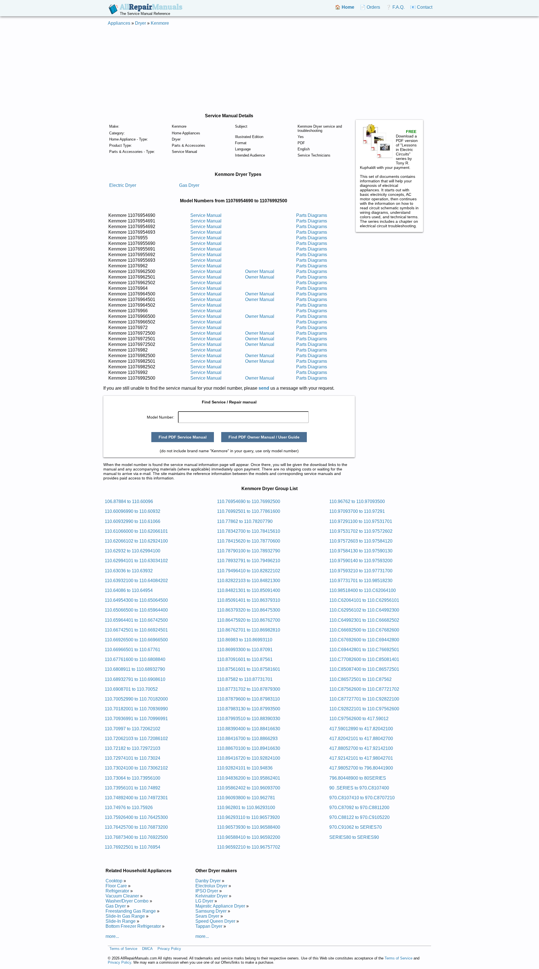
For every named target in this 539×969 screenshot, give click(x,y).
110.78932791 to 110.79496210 (248, 560)
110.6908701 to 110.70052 (131, 689)
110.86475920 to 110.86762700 (248, 620)
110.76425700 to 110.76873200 (136, 827)
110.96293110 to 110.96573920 (248, 817)
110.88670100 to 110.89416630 (248, 748)
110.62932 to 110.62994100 (132, 550)
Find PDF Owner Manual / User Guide (264, 437)
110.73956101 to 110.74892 (132, 788)
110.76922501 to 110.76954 (132, 847)
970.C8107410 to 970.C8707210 (362, 797)
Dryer (140, 23)
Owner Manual (259, 271)
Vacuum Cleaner (122, 896)
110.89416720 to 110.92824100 (248, 758)
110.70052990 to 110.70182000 (136, 699)
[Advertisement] (269, 69)
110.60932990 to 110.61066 (132, 521)
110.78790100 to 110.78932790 (248, 550)
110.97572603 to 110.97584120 (360, 541)
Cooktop (114, 880)
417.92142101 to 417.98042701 (361, 758)
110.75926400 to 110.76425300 (136, 817)
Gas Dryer (189, 185)
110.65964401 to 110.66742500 (136, 620)
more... (112, 936)
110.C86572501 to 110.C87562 (360, 679)
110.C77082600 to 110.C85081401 (364, 659)
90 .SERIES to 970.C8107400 (359, 788)
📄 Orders (370, 7)
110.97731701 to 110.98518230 (360, 580)
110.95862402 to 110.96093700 (248, 788)
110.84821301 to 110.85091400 (248, 590)
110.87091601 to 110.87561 (245, 659)
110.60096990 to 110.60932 (132, 511)
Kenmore (160, 23)
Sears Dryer (207, 916)
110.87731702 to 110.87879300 (248, 689)
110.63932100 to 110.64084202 (136, 580)
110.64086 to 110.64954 (129, 590)
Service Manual (205, 215)
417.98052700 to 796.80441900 (361, 768)
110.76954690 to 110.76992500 (248, 501)
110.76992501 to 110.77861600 (248, 511)
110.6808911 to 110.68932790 (135, 669)
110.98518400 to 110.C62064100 (362, 590)
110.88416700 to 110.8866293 (247, 738)
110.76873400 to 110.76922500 (136, 837)
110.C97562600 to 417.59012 (359, 718)
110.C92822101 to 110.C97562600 (364, 708)
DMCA (147, 949)
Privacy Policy (169, 949)
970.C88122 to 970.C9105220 (359, 817)
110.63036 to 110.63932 (129, 570)
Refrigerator (117, 890)
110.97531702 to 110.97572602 (360, 531)
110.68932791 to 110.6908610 (135, 679)
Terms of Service (123, 949)
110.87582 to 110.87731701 (245, 679)
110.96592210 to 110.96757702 (248, 847)
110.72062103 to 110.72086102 (136, 738)
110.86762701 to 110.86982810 (248, 630)
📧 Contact (421, 7)
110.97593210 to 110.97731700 (360, 570)
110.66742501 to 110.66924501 (136, 630)
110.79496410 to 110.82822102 (248, 570)
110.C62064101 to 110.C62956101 (364, 600)
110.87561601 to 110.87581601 (248, 669)
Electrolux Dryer (211, 885)
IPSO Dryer (206, 890)
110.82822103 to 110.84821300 (248, 580)
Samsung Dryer (211, 911)
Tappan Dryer (208, 926)
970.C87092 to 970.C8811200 (359, 807)
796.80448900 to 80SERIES (357, 778)
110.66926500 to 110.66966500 (136, 639)
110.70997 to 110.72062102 (132, 728)
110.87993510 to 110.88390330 (248, 718)
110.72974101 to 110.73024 (132, 758)
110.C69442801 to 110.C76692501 (364, 649)
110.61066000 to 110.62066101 (136, 531)
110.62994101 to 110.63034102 (136, 560)
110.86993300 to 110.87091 (245, 649)
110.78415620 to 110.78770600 (248, 541)
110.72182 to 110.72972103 (132, 748)
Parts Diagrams (311, 215)
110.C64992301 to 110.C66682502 (364, 620)
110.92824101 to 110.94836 (245, 768)
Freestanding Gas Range (131, 911)
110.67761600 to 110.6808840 (135, 659)
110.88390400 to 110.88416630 (248, 728)
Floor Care (116, 885)
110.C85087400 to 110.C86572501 (364, 669)
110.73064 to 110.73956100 (132, 778)
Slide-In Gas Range (125, 916)
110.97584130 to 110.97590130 (360, 550)
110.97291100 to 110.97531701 (360, 521)
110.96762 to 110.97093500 (357, 501)
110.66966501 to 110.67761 (132, 649)
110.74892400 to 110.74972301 (136, 797)
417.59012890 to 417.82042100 (361, 728)
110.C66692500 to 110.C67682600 (364, 630)
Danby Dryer (208, 880)
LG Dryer (204, 901)
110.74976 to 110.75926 (129, 807)
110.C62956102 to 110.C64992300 (364, 610)
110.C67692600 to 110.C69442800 (364, 639)
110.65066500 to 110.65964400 (136, 610)
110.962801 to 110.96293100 (246, 807)
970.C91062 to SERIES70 (355, 827)
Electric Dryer (122, 185)
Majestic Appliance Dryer (220, 906)
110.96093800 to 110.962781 (246, 797)
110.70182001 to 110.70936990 (136, 708)
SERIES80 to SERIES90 (354, 837)
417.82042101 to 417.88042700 (361, 738)
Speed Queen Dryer (215, 921)
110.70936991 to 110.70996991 (136, 718)
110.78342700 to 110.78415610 (248, 531)
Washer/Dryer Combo (127, 901)
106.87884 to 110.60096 (129, 501)
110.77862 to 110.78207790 (245, 521)
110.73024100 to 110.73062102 (136, 768)
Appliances (119, 23)
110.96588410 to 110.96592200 (248, 837)
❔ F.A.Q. (395, 7)
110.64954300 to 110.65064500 (136, 600)
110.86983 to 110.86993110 (244, 639)
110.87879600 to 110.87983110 (248, 699)
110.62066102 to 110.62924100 (136, 541)
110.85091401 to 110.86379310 (248, 600)
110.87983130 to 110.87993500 (248, 708)
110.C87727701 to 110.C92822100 (364, 699)
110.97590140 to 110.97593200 (360, 560)
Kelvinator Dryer (211, 896)
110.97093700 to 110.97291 (357, 511)
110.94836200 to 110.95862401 (248, 778)
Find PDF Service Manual (183, 437)
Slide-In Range (121, 921)
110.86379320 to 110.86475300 (248, 610)
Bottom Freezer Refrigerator (133, 926)
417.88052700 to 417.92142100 (361, 748)
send (264, 388)
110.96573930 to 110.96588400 (248, 827)
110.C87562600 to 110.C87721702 (364, 689)
